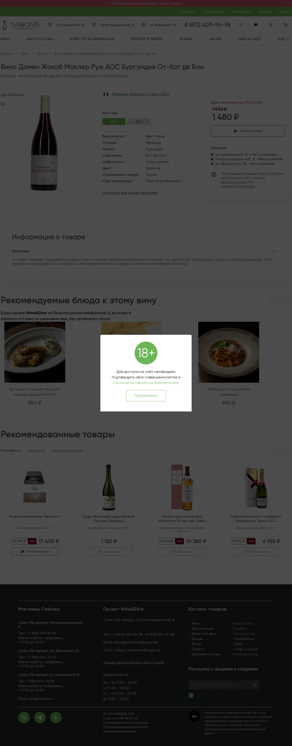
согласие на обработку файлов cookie (146, 383)
